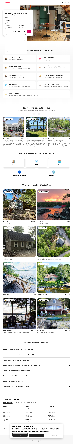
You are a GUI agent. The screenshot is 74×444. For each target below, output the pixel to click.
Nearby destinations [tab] (8, 402)
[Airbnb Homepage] (6, 2)
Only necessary (36, 435)
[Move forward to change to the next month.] (24, 31)
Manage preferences (53, 435)
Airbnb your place (64, 2)
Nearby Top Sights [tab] (31, 402)
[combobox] (18, 22)
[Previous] (34, 114)
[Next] (39, 114)
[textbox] (11, 27)
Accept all (20, 435)
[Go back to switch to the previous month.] (7, 31)
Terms (38, 441)
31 (7, 52)
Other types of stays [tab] (20, 402)
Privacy (34, 441)
